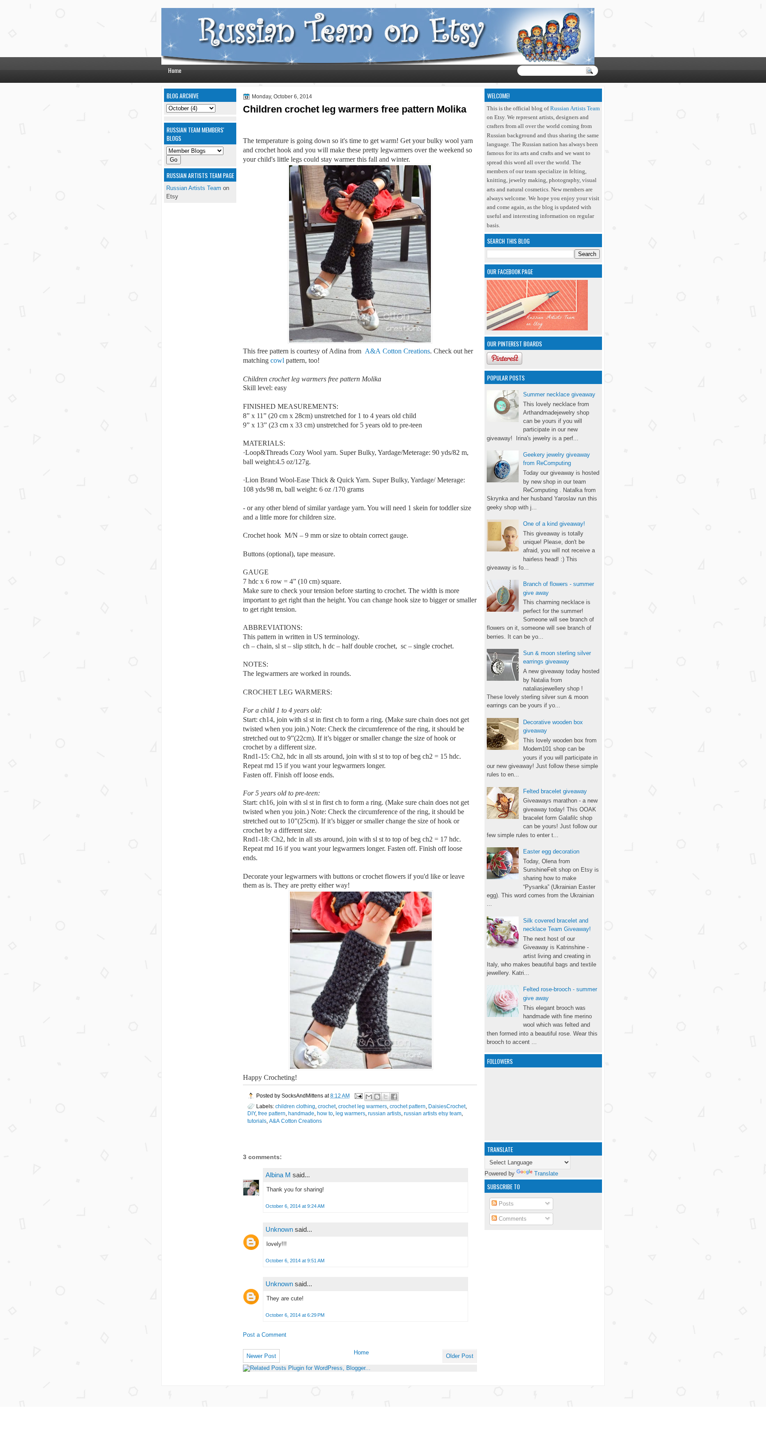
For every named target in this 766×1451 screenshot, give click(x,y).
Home (174, 70)
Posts (505, 1203)
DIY (251, 1113)
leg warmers (350, 1113)
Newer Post (261, 1356)
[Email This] (368, 1096)
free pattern (271, 1113)
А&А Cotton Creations (397, 351)
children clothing (295, 1106)
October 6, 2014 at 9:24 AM (295, 1206)
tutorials (256, 1121)
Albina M (278, 1175)
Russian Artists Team (575, 108)
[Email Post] (358, 1095)
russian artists (384, 1113)
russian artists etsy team (432, 1113)
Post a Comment (264, 1334)
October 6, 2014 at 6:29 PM (295, 1315)
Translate (546, 1173)
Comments (512, 1218)
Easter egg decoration (551, 851)
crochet (327, 1106)
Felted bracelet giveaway (555, 791)
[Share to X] (385, 1096)
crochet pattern (408, 1106)
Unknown (279, 1229)
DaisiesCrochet (446, 1106)
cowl (277, 360)
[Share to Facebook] (394, 1096)
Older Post (459, 1356)
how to (325, 1113)
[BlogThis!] (377, 1096)
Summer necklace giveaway (559, 394)
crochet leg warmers (362, 1106)
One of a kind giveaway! (554, 523)
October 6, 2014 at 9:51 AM (295, 1260)
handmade (301, 1113)
